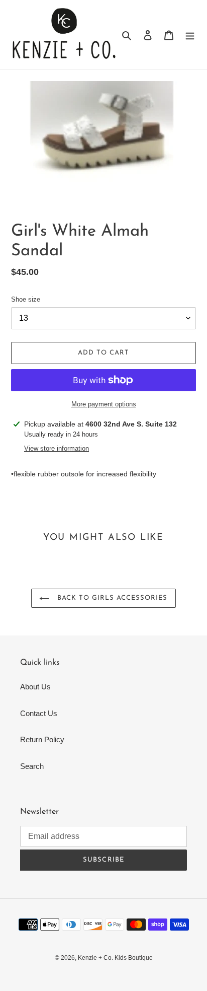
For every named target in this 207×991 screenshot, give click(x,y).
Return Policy (42, 739)
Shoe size (25, 299)
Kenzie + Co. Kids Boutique (115, 957)
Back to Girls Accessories (110, 598)
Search (32, 766)
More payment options (103, 404)
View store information (56, 448)
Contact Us (38, 713)
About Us (35, 686)
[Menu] (189, 35)
